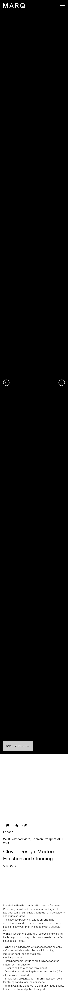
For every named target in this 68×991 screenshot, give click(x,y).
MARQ (14, 5)
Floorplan (24, 746)
